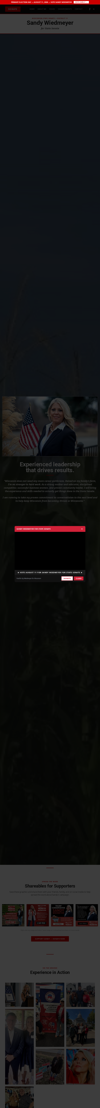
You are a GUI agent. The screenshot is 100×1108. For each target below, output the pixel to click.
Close (78, 578)
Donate (67, 578)
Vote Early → (81, 2)
